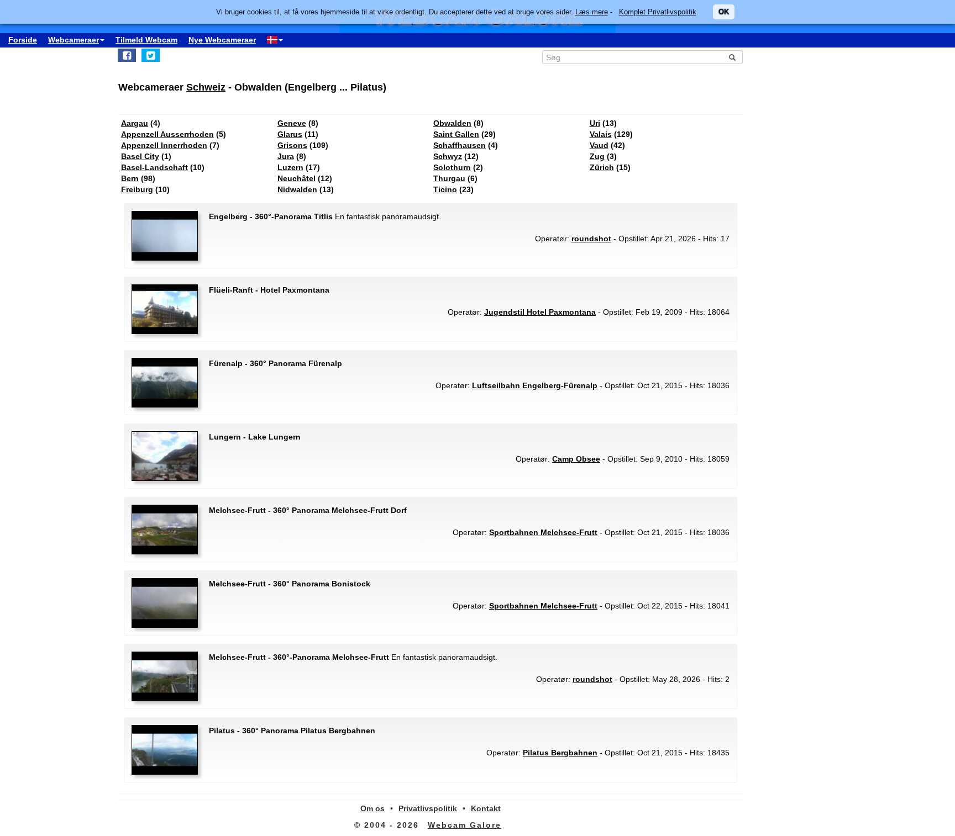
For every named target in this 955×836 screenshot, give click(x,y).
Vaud (599, 145)
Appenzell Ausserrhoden (167, 134)
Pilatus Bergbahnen (560, 752)
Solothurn (452, 167)
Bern (130, 178)
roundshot (591, 238)
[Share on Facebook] (127, 55)
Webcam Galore (464, 825)
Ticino (445, 189)
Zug (597, 156)
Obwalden (452, 123)
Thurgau (449, 178)
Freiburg (137, 189)
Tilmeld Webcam (146, 39)
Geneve (291, 123)
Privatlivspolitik (427, 808)
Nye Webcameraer (222, 39)
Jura (285, 156)
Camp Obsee (576, 458)
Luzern (290, 167)
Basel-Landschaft (154, 167)
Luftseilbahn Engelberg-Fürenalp (534, 385)
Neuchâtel (296, 178)
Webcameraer (73, 39)
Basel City (140, 156)
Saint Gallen (456, 134)
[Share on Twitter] (150, 55)
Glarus (289, 134)
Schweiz (205, 87)
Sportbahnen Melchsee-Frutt (543, 532)
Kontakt (486, 808)
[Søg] (732, 57)
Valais (601, 134)
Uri (595, 123)
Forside (22, 39)
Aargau (134, 123)
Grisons (292, 145)
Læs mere (591, 12)
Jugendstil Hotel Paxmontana (540, 312)
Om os (372, 808)
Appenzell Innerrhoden (164, 145)
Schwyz (447, 156)
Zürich (602, 167)
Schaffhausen (459, 145)
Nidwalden (297, 189)
